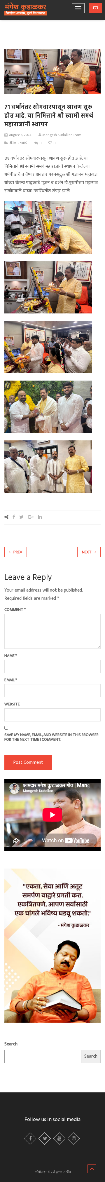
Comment (15, 609)
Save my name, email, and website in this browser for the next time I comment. (51, 737)
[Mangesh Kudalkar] (25, 9)
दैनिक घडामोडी (18, 143)
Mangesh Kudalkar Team (62, 135)
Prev (17, 552)
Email (10, 680)
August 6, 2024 (20, 135)
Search (11, 1044)
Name (10, 655)
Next (87, 552)
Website (12, 704)
